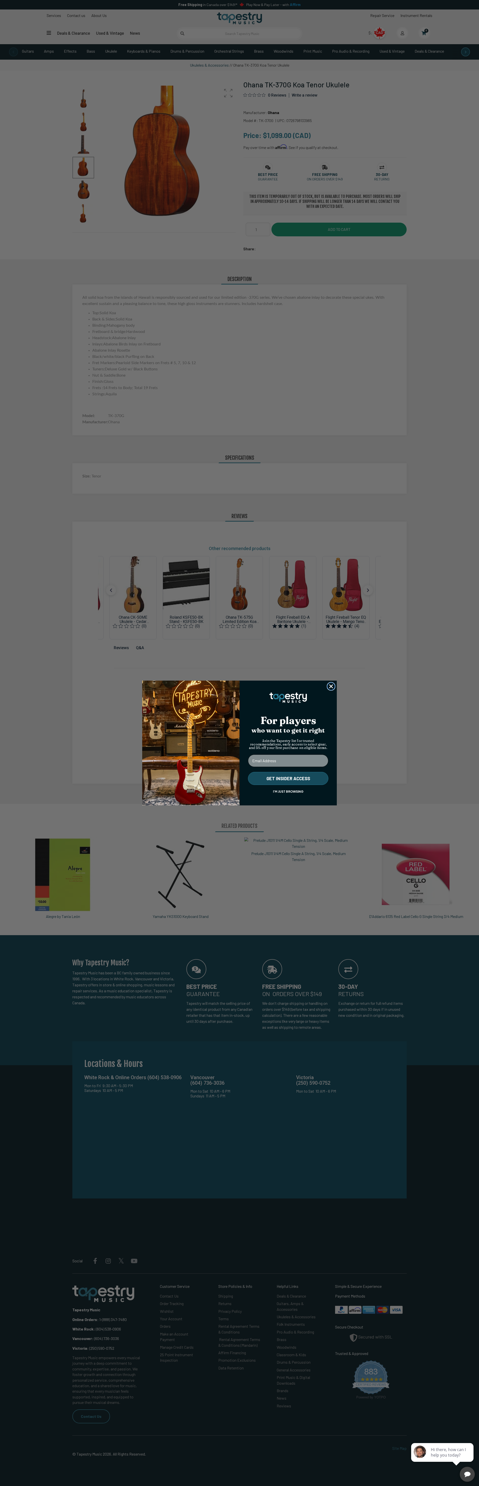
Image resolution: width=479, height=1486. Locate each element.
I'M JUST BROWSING (288, 791)
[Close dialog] (331, 686)
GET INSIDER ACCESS (288, 778)
